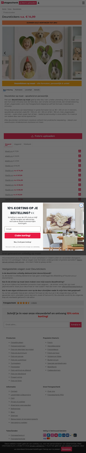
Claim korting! (22, 235)
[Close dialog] (81, 205)
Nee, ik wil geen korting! (22, 242)
